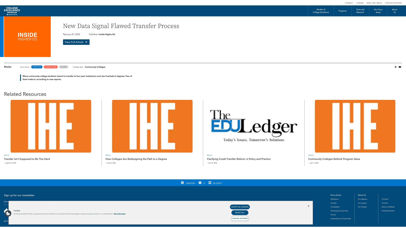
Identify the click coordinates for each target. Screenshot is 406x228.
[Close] (308, 206)
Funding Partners (393, 3)
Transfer (37, 67)
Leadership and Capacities (341, 218)
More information (120, 214)
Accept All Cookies (240, 207)
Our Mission (362, 199)
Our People (362, 207)
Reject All (239, 213)
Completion (50, 67)
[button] (8, 213)
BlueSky (217, 183)
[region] (160, 213)
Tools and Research (360, 10)
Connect (349, 3)
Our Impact (362, 203)
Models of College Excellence (321, 10)
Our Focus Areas (378, 10)
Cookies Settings (240, 218)
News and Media (374, 3)
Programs (343, 11)
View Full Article (74, 42)
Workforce (335, 199)
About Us (394, 10)
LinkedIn (190, 183)
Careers (360, 3)
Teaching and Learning (339, 211)
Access (63, 67)
